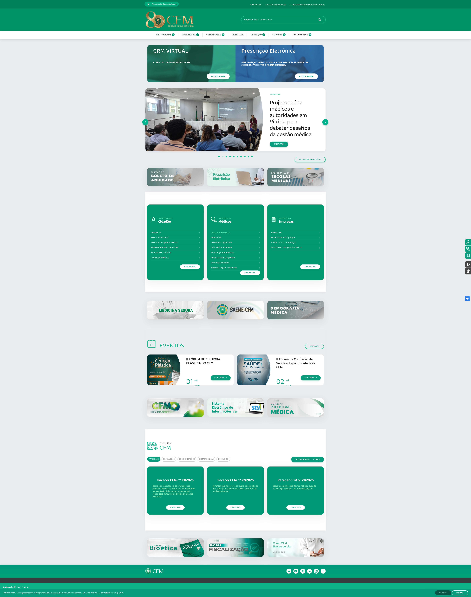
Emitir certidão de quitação (223, 257)
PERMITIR (460, 593)
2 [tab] (222, 156)
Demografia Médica (159, 257)
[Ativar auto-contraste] (468, 264)
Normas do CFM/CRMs (161, 252)
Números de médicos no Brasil (164, 247)
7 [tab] (241, 156)
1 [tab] (219, 156)
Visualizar (175, 507)
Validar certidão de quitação (283, 242)
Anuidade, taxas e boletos (222, 252)
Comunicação (213, 35)
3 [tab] (226, 156)
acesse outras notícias (310, 159)
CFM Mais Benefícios (220, 262)
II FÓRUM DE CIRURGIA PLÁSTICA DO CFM (203, 361)
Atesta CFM (156, 232)
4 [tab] (230, 156)
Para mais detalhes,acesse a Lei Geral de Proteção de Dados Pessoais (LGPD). (91, 593)
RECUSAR (443, 593)
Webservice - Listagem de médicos (286, 247)
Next (322, 120)
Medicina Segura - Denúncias (224, 267)
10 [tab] (252, 156)
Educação (256, 35)
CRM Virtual (255, 4)
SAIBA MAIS (279, 147)
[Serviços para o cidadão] (468, 242)
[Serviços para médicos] (468, 249)
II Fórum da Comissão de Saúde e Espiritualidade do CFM (296, 363)
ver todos (314, 346)
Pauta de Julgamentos (275, 4)
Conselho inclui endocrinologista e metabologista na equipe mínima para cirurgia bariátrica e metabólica (291, 118)
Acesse (218, 76)
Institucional (163, 35)
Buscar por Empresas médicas (164, 242)
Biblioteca (237, 35)
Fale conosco (300, 35)
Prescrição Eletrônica (220, 232)
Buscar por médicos (160, 237)
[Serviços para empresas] (468, 255)
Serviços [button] (277, 35)
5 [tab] (233, 156)
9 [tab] (248, 156)
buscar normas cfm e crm (307, 459)
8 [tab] (244, 156)
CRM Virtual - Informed (221, 247)
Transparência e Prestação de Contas (307, 4)
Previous (142, 120)
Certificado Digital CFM (221, 242)
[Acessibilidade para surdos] (468, 271)
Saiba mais (219, 377)
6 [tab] (237, 156)
